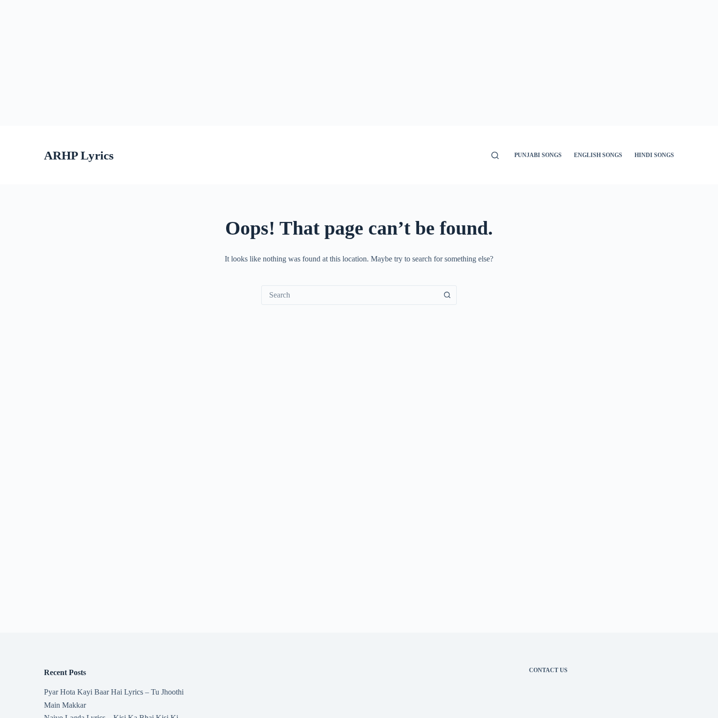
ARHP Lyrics (79, 155)
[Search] (495, 155)
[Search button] (447, 295)
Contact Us (548, 670)
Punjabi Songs (538, 155)
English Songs (598, 155)
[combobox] (350, 295)
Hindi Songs (654, 155)
